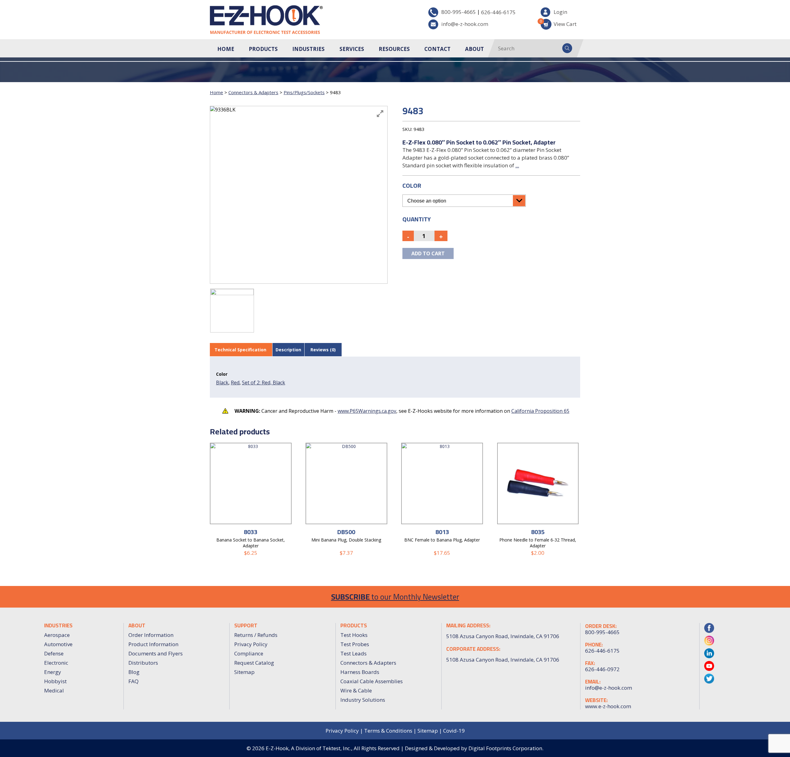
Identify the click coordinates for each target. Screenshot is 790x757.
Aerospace (57, 634)
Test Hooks (354, 634)
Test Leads (353, 653)
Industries (308, 49)
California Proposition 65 (540, 411)
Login (560, 11)
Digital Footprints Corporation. (505, 748)
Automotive (58, 644)
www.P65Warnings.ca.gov (367, 411)
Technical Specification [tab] (240, 350)
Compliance (248, 653)
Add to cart (428, 253)
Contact (437, 49)
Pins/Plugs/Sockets (304, 92)
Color (411, 185)
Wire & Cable (356, 690)
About (474, 49)
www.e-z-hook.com (608, 706)
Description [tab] (288, 350)
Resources (394, 49)
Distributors (143, 662)
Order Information (150, 634)
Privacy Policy (251, 644)
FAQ (133, 681)
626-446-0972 (602, 669)
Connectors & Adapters (253, 92)
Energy (52, 671)
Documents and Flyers (155, 653)
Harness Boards (359, 671)
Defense (54, 653)
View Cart (558, 23)
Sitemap (244, 671)
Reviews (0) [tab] (323, 350)
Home (225, 49)
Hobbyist (55, 681)
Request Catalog (254, 662)
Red (235, 382)
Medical (54, 690)
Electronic (56, 662)
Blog (133, 671)
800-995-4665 (458, 11)
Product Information (153, 644)
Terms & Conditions (388, 730)
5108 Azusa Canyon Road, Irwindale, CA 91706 (502, 659)
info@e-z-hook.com (464, 23)
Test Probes (354, 644)
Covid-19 (454, 730)
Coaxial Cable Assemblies (371, 681)
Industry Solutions (362, 699)
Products (263, 49)
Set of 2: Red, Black (263, 382)
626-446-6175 (498, 12)
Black (222, 382)
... (517, 165)
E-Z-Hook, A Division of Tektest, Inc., (309, 748)
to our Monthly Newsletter (395, 596)
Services (351, 49)
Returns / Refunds (255, 634)
